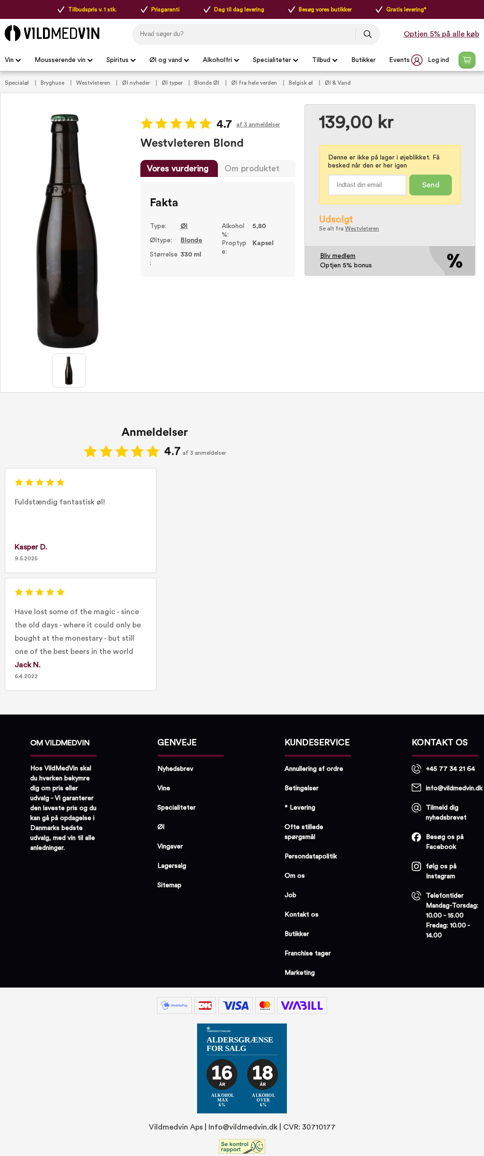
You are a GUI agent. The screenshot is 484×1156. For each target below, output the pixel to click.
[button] (431, 60)
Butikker (363, 60)
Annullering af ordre (314, 769)
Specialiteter (272, 60)
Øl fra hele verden (254, 83)
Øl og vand (165, 60)
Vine (163, 788)
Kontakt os (302, 914)
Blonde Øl (207, 83)
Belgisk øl (301, 83)
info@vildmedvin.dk (454, 788)
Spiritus (117, 60)
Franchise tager (308, 953)
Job (290, 895)
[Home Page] (52, 33)
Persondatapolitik (311, 856)
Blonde (191, 240)
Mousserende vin (60, 60)
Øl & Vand (338, 83)
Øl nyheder (136, 83)
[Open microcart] (466, 60)
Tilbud (321, 60)
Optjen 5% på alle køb (441, 34)
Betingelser (302, 788)
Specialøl (17, 83)
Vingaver (170, 846)
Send (431, 185)
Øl (184, 226)
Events (399, 60)
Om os (295, 876)
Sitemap (169, 885)
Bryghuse (53, 83)
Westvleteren (94, 83)
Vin (9, 60)
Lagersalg (171, 866)
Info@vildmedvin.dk (242, 1127)
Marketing (300, 973)
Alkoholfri (217, 60)
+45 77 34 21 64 (450, 769)
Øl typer (173, 83)
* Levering (300, 807)
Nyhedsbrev (175, 769)
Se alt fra (349, 228)
